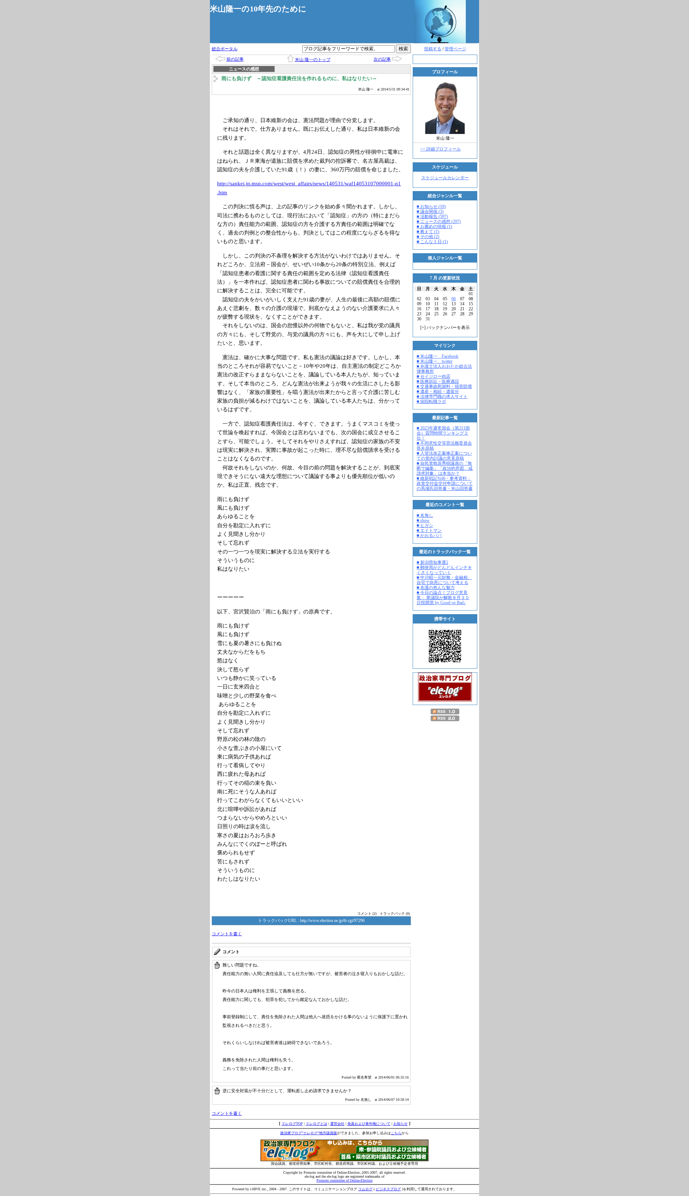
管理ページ (455, 48)
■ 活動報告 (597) (432, 216)
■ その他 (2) (428, 236)
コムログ (365, 1189)
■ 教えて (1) (428, 231)
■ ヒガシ (425, 525)
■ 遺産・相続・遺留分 (438, 391)
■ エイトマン (429, 530)
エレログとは (316, 1124)
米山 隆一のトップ (313, 59)
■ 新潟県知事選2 (432, 562)
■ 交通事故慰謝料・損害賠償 (444, 386)
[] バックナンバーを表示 (445, 327)
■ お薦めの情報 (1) (434, 226)
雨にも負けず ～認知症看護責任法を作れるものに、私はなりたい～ (299, 78)
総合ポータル (225, 48)
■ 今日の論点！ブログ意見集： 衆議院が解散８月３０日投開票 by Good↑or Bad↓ (443, 597)
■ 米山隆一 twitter (435, 361)
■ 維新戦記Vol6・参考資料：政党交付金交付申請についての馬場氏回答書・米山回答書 (445, 483)
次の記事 (382, 59)
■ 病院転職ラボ (431, 401)
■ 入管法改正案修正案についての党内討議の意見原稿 (444, 456)
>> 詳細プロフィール (440, 149)
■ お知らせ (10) (431, 206)
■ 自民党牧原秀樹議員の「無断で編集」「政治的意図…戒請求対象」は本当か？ (445, 468)
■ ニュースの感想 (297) (439, 221)
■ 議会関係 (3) (430, 211)
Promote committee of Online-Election (344, 1180)
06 (453, 298)
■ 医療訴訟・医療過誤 (438, 381)
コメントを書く (227, 933)
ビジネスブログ (388, 1189)
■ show (423, 520)
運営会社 (337, 1124)
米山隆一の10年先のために (258, 8)
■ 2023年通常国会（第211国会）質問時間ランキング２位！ (443, 433)
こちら (396, 1133)
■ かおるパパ (429, 535)
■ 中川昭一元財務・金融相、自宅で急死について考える (444, 580)
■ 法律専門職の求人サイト (442, 396)
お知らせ (400, 1124)
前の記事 (235, 59)
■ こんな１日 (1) (432, 241)
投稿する (432, 48)
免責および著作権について (368, 1124)
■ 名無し (425, 515)
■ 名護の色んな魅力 (436, 587)
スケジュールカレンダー (445, 177)
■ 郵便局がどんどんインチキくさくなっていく (444, 570)
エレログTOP (292, 1124)
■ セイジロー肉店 (433, 376)
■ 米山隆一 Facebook (437, 356)
